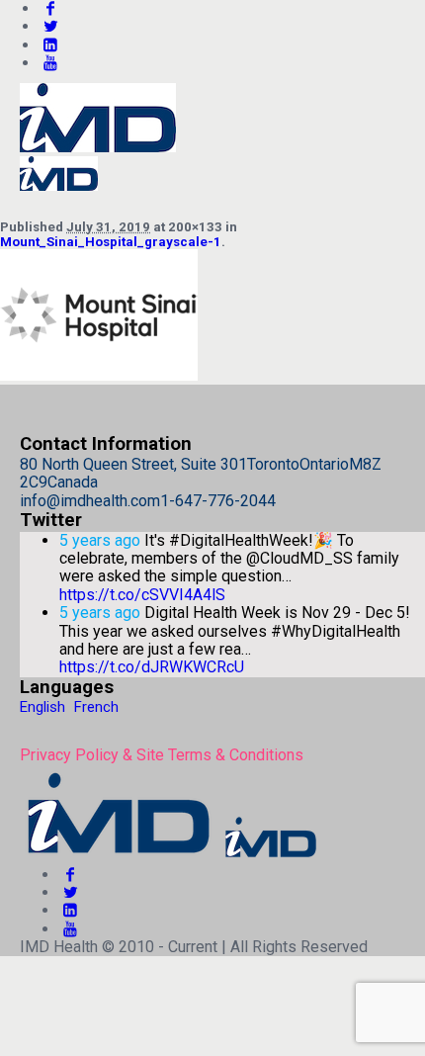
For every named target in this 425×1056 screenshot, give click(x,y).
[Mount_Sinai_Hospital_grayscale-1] (99, 375)
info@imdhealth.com (90, 500)
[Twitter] (50, 26)
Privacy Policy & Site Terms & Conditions (161, 755)
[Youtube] (50, 62)
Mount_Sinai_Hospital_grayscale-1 (110, 241)
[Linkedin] (50, 45)
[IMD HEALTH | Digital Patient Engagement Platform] (170, 855)
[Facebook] (70, 874)
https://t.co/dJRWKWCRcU (151, 667)
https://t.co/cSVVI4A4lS (142, 594)
